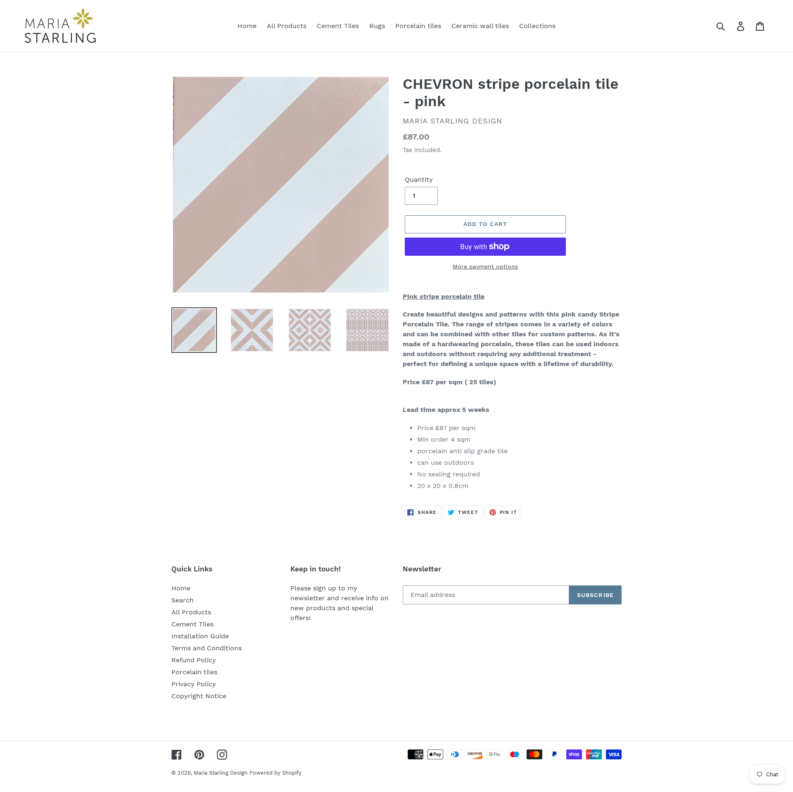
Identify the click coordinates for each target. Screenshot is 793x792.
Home (180, 588)
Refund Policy (193, 660)
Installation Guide (200, 636)
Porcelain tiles (194, 672)
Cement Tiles (192, 624)
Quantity (419, 179)
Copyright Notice (198, 696)
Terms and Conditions (206, 648)
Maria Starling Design (220, 773)
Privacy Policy (193, 684)
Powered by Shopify (275, 773)
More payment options (485, 266)
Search (182, 600)
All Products (191, 612)
